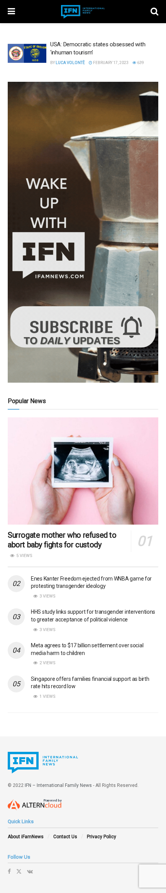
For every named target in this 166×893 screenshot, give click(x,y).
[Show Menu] (11, 11)
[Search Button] (154, 11)
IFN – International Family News (58, 785)
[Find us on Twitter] (19, 871)
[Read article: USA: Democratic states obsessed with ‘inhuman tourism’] (27, 54)
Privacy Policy (101, 836)
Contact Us (65, 836)
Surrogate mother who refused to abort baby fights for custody (62, 539)
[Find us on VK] (30, 871)
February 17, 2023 (110, 63)
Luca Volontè (70, 63)
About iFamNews (26, 836)
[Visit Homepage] (83, 12)
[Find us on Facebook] (9, 871)
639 (140, 63)
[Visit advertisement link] (83, 232)
